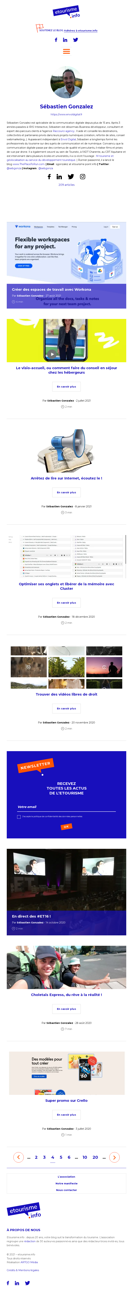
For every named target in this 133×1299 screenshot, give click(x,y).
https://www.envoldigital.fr (66, 114)
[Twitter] (75, 40)
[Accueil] (67, 6)
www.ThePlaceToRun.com (29, 164)
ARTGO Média (29, 1262)
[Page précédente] (18, 1157)
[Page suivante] (114, 1157)
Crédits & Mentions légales (23, 1270)
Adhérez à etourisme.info (80, 31)
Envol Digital (68, 139)
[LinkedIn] (65, 40)
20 (95, 1157)
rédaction (30, 1241)
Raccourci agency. (64, 131)
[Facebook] (56, 40)
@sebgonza (14, 168)
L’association (66, 1176)
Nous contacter (66, 1190)
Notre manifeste (67, 1183)
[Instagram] (82, 176)
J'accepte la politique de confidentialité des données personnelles (52, 816)
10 (85, 1157)
